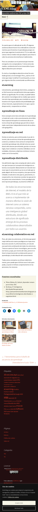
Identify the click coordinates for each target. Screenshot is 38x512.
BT (10, 378)
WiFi (17, 411)
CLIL (18, 378)
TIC (5, 457)
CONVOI (14, 380)
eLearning (25, 40)
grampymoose (8, 483)
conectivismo (8, 380)
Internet (18, 401)
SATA (14, 409)
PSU (5, 409)
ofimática (6, 406)
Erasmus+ (6, 392)
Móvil (15, 403)
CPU (18, 380)
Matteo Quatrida (23, 302)
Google (17, 394)
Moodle (10, 403)
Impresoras (8, 401)
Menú (4, 17)
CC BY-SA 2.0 (16, 481)
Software (19, 409)
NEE (18, 403)
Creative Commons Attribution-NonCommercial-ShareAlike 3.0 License (15, 469)
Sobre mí (6, 441)
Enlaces (6, 435)
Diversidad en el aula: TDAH (24, 362)
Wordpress (7, 414)
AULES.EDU (7, 378)
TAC (18, 40)
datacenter (17, 382)
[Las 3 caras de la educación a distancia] (25, 325)
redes (11, 409)
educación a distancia (10, 386)
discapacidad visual (8, 384)
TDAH (11, 411)
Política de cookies (13, 497)
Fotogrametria (9, 394)
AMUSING (10, 375)
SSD (5, 411)
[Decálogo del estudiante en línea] (9, 338)
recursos (8, 409)
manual (6, 403)
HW (6, 397)
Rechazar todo (19, 508)
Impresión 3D (12, 398)
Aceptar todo (19, 503)
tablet (8, 411)
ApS (15, 375)
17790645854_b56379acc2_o (9, 302)
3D (5, 374)
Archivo (6, 432)
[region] (19, 498)
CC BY (17, 302)
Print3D (19, 406)
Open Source (12, 406)
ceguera (14, 378)
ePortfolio (16, 389)
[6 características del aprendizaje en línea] (9, 325)
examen (11, 392)
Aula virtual (20, 375)
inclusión (14, 401)
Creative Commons (9, 382)
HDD (21, 394)
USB (15, 411)
